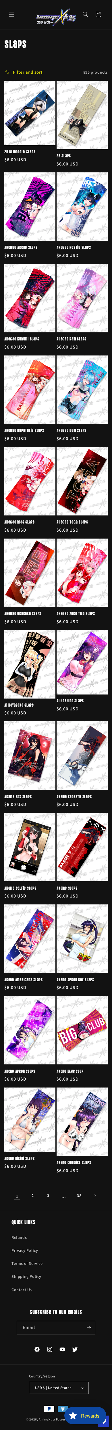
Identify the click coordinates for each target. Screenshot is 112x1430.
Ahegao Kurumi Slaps (21, 338)
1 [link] (17, 1196)
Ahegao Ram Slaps (71, 338)
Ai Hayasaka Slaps (19, 704)
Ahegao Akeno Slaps (21, 247)
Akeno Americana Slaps (23, 979)
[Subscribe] (88, 1327)
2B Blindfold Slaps (20, 151)
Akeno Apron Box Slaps (75, 979)
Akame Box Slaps (18, 796)
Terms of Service (27, 1263)
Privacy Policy (24, 1250)
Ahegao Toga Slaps (72, 521)
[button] (11, 14)
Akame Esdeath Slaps (74, 796)
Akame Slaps (67, 888)
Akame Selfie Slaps (20, 888)
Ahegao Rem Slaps (71, 430)
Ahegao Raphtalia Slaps (24, 430)
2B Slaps (64, 155)
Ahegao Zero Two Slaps (76, 613)
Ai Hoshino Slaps (70, 700)
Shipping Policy (26, 1276)
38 (79, 1195)
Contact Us (21, 1289)
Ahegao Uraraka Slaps (22, 613)
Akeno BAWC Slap (70, 1071)
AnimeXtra (47, 1419)
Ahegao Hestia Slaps (74, 247)
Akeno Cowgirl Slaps (74, 1162)
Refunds (19, 1237)
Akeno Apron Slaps (19, 1071)
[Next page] (94, 1195)
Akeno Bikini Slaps (19, 1158)
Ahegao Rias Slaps (19, 521)
